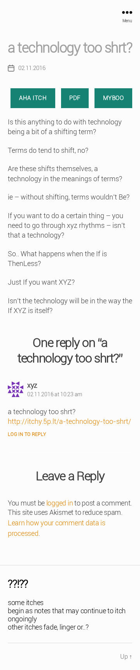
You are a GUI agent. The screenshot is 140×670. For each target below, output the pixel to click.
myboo (113, 97)
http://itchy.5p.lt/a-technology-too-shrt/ (69, 421)
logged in (59, 503)
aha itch (33, 97)
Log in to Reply (27, 434)
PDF (74, 97)
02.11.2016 (31, 68)
